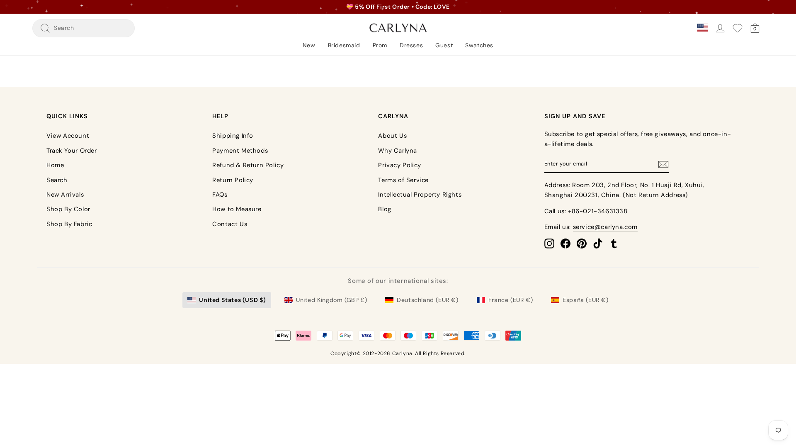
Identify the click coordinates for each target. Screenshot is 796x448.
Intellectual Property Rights (419, 194)
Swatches (479, 45)
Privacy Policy (399, 165)
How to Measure (236, 209)
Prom (380, 45)
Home (55, 165)
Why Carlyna (397, 150)
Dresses (411, 45)
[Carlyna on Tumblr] (614, 243)
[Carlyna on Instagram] (549, 243)
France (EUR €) (510, 300)
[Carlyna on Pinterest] (582, 243)
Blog (384, 209)
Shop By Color (68, 209)
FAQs (219, 194)
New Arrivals (65, 194)
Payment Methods (240, 150)
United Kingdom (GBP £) (331, 300)
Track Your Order (71, 150)
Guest (444, 45)
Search (57, 180)
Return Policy (232, 180)
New (309, 45)
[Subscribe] (663, 164)
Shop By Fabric (69, 224)
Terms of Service (403, 180)
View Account (67, 135)
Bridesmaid (344, 45)
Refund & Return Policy (248, 165)
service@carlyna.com (605, 227)
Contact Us (229, 224)
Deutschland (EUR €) (427, 300)
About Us (392, 135)
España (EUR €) (585, 300)
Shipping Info (232, 135)
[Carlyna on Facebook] (565, 243)
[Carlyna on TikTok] (598, 243)
